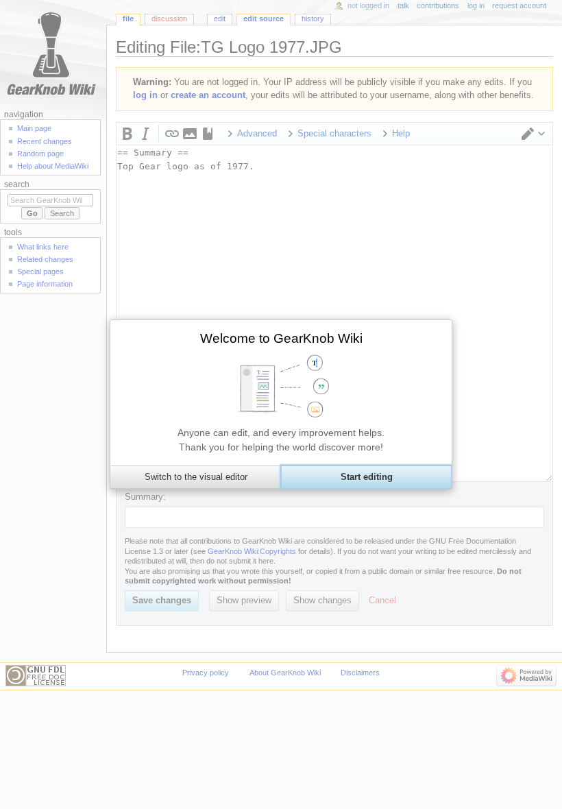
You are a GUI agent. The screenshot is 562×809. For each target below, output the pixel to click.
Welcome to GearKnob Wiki (281, 338)
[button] (195, 477)
